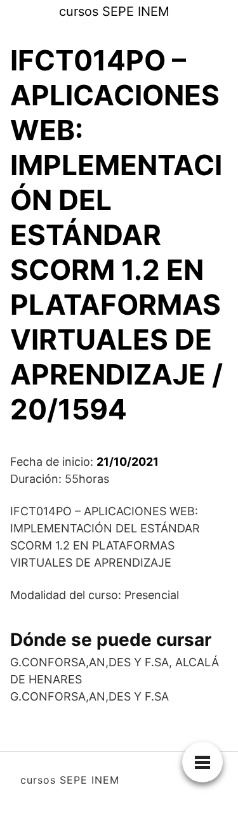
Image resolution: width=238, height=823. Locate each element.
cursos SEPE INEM (114, 11)
